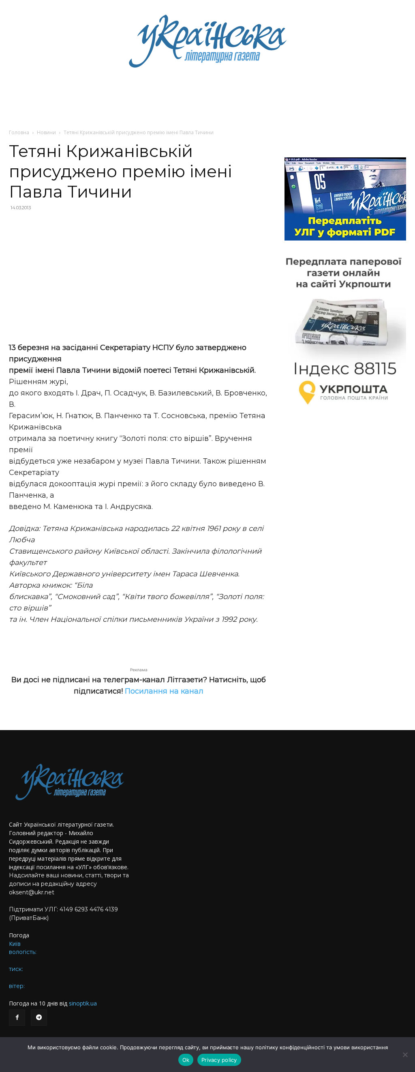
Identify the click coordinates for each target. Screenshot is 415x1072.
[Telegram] (39, 1018)
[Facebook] (17, 1018)
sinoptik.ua (83, 1003)
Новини (46, 132)
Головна (19, 132)
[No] (405, 1055)
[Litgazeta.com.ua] (207, 40)
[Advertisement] (138, 276)
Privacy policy (219, 1060)
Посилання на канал (164, 691)
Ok (186, 1060)
